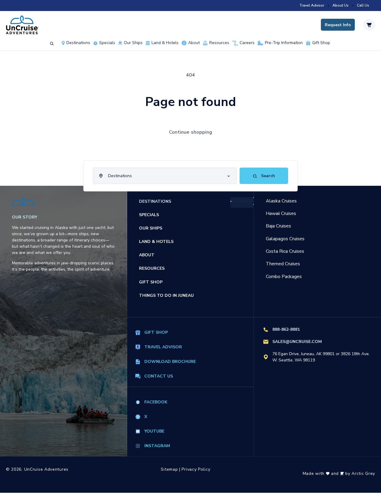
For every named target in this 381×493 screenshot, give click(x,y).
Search (267, 176)
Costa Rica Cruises (285, 251)
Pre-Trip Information (284, 43)
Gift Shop (321, 43)
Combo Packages (284, 276)
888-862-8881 (286, 329)
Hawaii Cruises (281, 213)
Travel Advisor (311, 5)
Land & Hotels (165, 43)
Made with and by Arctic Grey (339, 473)
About (194, 43)
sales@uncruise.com (297, 341)
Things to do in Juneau (166, 295)
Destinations (78, 43)
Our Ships (133, 43)
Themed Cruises (283, 263)
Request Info (338, 25)
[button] (51, 43)
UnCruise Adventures (46, 469)
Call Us (363, 5)
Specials (149, 215)
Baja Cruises (278, 226)
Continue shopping (190, 132)
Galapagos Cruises (285, 238)
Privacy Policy (196, 469)
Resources (219, 43)
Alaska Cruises (281, 201)
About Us (340, 5)
